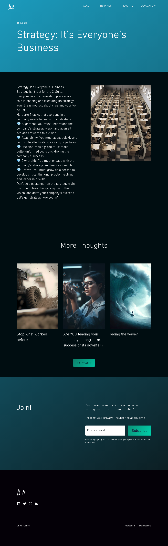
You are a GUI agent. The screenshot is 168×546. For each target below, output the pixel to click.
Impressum (130, 526)
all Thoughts (84, 363)
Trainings (106, 6)
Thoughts (127, 6)
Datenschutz (145, 526)
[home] (11, 6)
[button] (148, 6)
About (87, 6)
